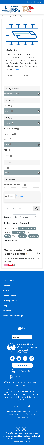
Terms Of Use (9, 295)
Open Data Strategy (13, 315)
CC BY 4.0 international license (22, 439)
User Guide (8, 280)
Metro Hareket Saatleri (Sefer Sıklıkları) (19, 251)
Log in (30, 2)
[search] (36, 208)
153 (29, 371)
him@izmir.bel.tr (27, 406)
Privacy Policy (10, 300)
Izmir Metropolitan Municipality (28, 436)
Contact (7, 310)
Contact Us (22, 365)
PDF (10, 265)
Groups (9, 16)
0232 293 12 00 (21, 385)
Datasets (11, 196)
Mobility (18, 16)
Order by (8, 217)
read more (20, 69)
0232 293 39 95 (26, 377)
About (20, 196)
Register (37, 2)
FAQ (5, 305)
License (6, 285)
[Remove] (34, 228)
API (6, 265)
